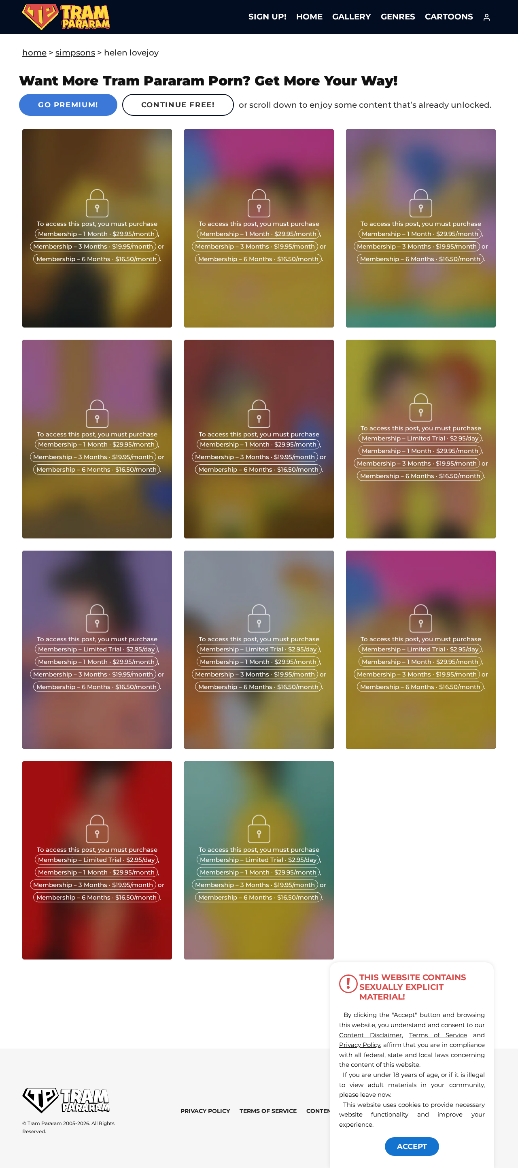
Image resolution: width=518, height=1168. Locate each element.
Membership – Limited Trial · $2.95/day (420, 438)
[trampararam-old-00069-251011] (259, 957)
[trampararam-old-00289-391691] (421, 746)
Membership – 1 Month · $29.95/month (96, 234)
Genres (398, 16)
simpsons (75, 52)
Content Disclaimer (370, 1035)
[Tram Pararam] (421, 325)
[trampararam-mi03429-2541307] (97, 325)
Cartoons (449, 16)
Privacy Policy (205, 1111)
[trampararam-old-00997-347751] (421, 535)
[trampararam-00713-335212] (97, 535)
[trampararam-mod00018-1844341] (259, 325)
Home (309, 16)
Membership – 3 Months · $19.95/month (93, 246)
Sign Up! (267, 16)
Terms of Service (268, 1111)
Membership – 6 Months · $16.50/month (96, 259)
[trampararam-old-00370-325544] (259, 746)
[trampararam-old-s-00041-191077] (97, 957)
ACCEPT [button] (412, 1146)
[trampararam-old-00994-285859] (97, 746)
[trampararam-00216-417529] (259, 535)
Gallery (351, 16)
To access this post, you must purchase (97, 224)
